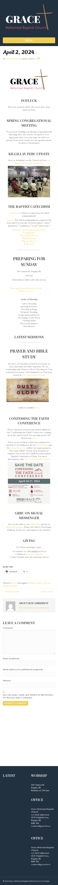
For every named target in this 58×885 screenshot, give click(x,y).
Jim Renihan (42, 445)
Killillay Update (35, 583)
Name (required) (11, 658)
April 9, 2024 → (48, 591)
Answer (10, 220)
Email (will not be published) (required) (23, 669)
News (14, 583)
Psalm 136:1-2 (30, 241)
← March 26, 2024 (11, 591)
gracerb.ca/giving (34, 554)
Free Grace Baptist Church (37, 459)
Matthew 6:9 (20, 230)
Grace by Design (42, 881)
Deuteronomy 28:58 (36, 230)
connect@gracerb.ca (40, 826)
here (37, 407)
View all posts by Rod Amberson (35, 607)
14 (35, 238)
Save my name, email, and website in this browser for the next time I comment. (28, 696)
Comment (8, 628)
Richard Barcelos (18, 448)
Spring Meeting (10, 586)
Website (7, 680)
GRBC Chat (35, 524)
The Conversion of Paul (33, 375)
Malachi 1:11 (28, 238)
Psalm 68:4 (30, 233)
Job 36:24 (29, 244)
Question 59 (15, 213)
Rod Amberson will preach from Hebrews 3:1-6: (26, 289)
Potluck (46, 583)
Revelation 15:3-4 (30, 235)
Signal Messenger (14, 527)
